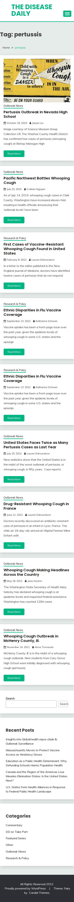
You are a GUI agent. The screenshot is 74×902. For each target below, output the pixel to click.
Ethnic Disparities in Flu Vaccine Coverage (32, 312)
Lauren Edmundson (43, 259)
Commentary (14, 825)
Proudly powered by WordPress (26, 888)
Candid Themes (39, 892)
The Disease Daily (31, 10)
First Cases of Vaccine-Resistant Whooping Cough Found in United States (34, 249)
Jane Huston (34, 581)
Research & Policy (15, 238)
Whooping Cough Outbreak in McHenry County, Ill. (31, 638)
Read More (14, 153)
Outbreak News (13, 105)
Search (10, 698)
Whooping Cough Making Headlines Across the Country (36, 572)
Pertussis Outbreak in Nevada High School (36, 114)
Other (9, 845)
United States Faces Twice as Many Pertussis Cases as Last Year (36, 445)
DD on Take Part (17, 832)
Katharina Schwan (46, 321)
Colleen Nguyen (36, 189)
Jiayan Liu (37, 123)
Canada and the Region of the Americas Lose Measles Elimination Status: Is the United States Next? (36, 776)
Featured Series (16, 838)
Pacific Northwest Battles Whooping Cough (37, 180)
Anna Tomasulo (44, 647)
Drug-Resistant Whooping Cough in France (36, 506)
